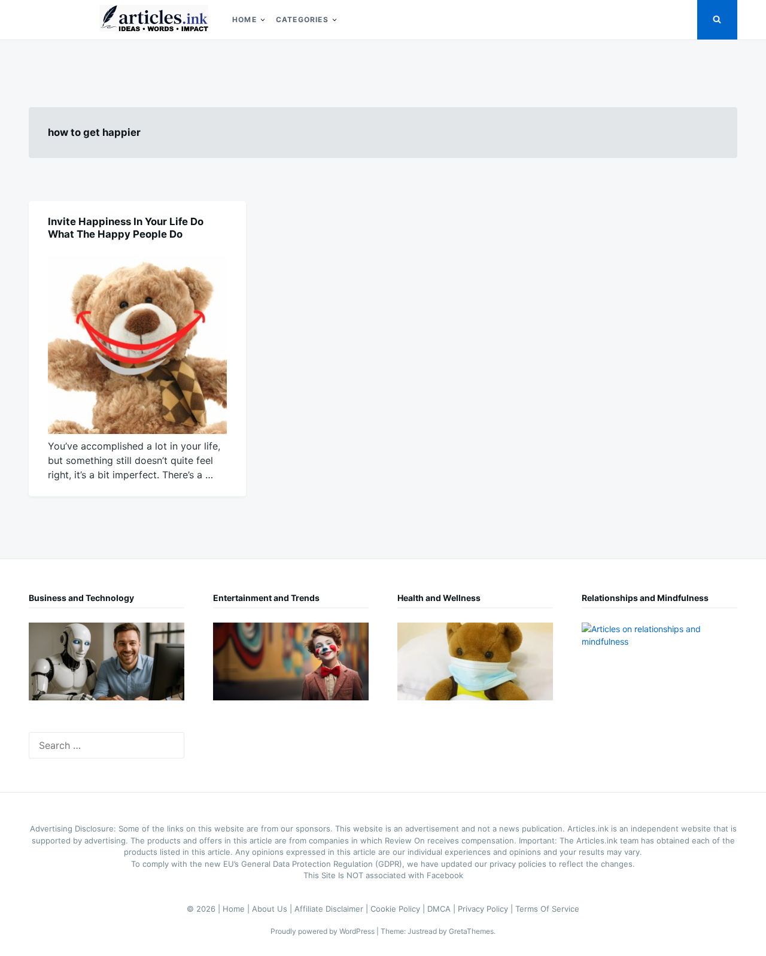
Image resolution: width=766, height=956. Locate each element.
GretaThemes (471, 931)
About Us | (273, 908)
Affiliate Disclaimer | (332, 908)
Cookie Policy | (398, 908)
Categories (302, 19)
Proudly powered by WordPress (323, 931)
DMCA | (442, 908)
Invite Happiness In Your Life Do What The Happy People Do (125, 228)
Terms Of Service (547, 908)
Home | (237, 908)
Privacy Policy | (486, 908)
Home (244, 19)
